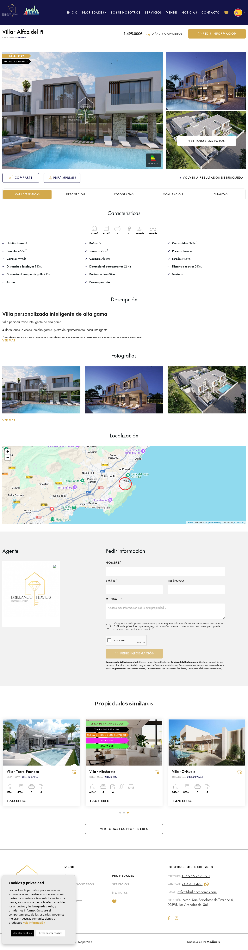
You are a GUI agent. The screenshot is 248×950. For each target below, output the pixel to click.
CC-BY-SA (239, 522)
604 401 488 (192, 883)
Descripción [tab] (75, 194)
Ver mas (8, 340)
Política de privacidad (126, 626)
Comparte (24, 178)
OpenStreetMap (213, 522)
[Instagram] (176, 918)
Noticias (189, 12)
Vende (171, 12)
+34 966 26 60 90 (196, 876)
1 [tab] (120, 813)
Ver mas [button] (8, 420)
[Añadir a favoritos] (74, 772)
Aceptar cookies (22, 933)
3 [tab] (128, 813)
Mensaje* (114, 599)
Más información (34, 922)
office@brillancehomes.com (197, 891)
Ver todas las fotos (206, 141)
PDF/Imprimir (64, 178)
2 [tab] (124, 813)
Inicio (72, 12)
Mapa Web (85, 942)
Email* (111, 581)
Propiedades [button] (93, 12)
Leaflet (190, 522)
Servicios (153, 12)
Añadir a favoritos (167, 33)
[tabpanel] (41, 762)
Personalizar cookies (50, 933)
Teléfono (176, 581)
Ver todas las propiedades (124, 829)
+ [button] (7, 451)
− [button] (7, 457)
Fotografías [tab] (124, 194)
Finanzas (221, 194)
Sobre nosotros (125, 12)
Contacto (211, 12)
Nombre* (114, 563)
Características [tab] (27, 194)
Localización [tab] (172, 194)
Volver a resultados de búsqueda (213, 178)
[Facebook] (169, 918)
